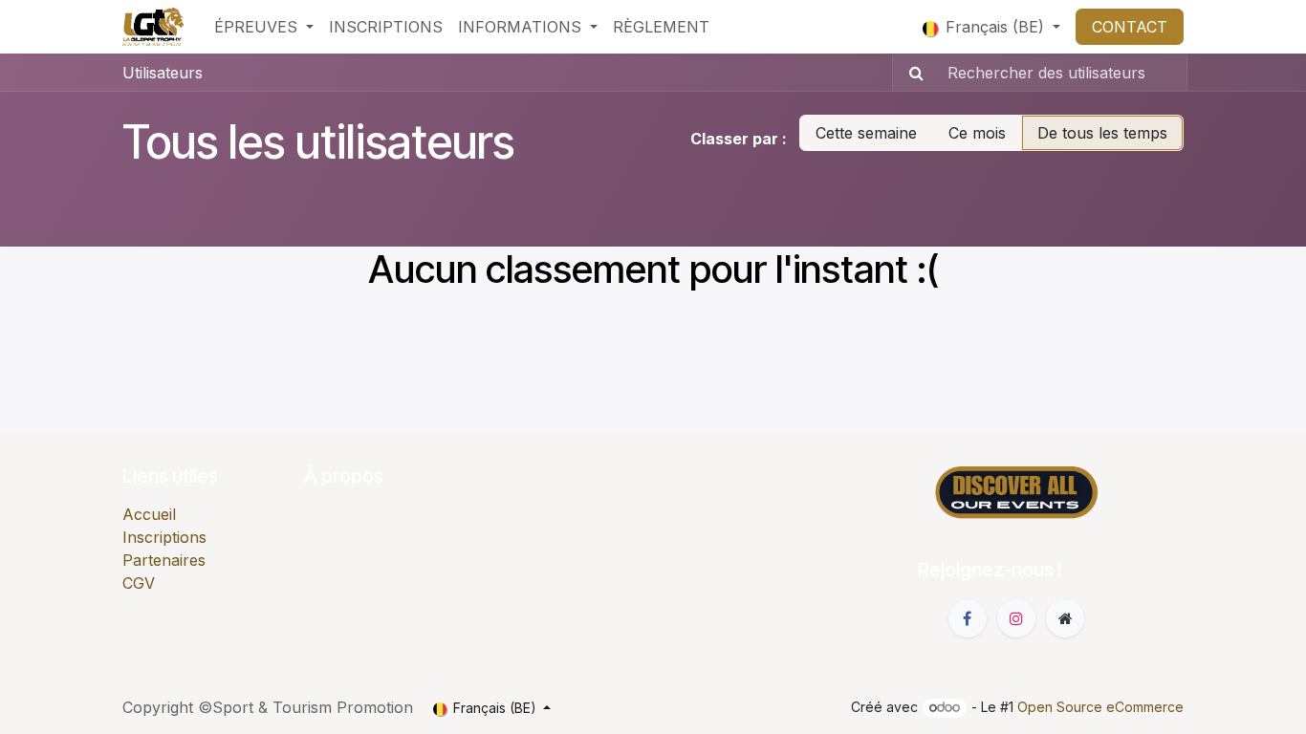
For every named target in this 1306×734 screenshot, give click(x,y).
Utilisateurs (162, 72)
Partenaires (164, 560)
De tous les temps (1102, 132)
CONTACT (1129, 26)
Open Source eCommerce (1100, 707)
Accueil (149, 514)
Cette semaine (866, 132)
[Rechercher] (910, 72)
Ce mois (977, 132)
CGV (138, 583)
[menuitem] (264, 27)
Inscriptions (164, 537)
